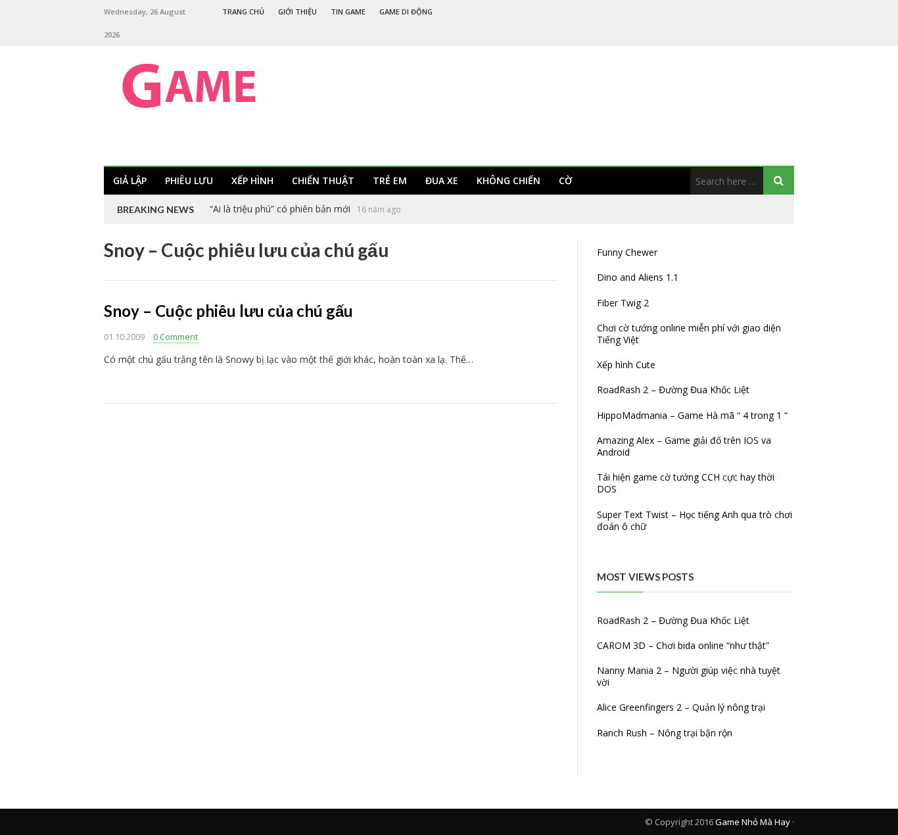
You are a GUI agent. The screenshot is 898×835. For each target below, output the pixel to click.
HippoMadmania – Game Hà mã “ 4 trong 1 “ (692, 415)
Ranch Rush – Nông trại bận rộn (664, 733)
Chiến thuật (323, 180)
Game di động (406, 11)
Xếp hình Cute (626, 364)
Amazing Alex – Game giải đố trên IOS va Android (684, 446)
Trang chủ (243, 11)
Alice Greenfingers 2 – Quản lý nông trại (681, 707)
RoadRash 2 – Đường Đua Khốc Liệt (673, 389)
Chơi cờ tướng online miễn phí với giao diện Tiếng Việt (689, 334)
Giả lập (130, 180)
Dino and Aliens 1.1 (637, 277)
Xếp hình (252, 180)
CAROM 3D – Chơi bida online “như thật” (683, 645)
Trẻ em (390, 180)
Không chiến (508, 180)
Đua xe (441, 180)
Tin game (348, 11)
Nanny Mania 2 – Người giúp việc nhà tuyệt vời (688, 676)
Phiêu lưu (189, 180)
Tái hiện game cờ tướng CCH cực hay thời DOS (685, 483)
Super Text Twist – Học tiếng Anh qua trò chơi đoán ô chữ (694, 520)
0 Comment (175, 337)
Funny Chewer (627, 252)
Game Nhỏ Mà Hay (752, 822)
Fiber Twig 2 (623, 303)
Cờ (565, 180)
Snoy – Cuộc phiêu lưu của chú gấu (228, 310)
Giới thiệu (297, 11)
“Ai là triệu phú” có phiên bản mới (280, 209)
